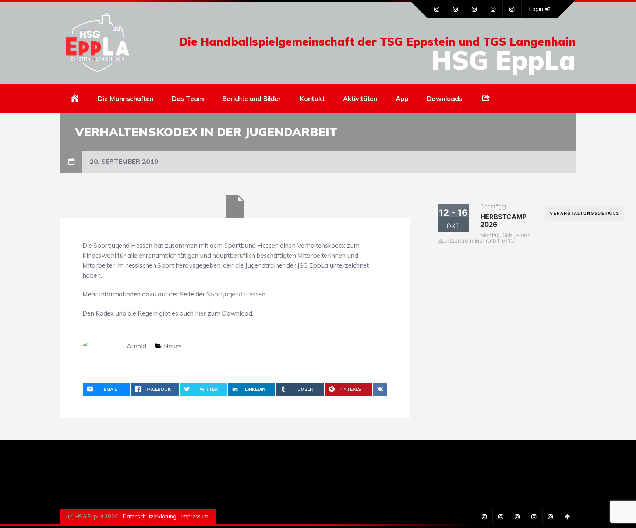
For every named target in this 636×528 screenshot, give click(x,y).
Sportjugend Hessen (235, 294)
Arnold (136, 346)
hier (200, 313)
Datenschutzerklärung (149, 516)
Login (536, 9)
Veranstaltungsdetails (584, 213)
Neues (173, 346)
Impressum (194, 516)
